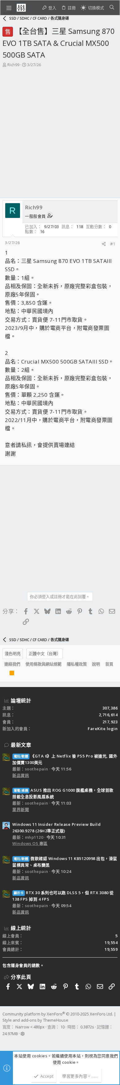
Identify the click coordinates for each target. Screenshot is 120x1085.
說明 (96, 664)
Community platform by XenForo (57, 1014)
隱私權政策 (77, 664)
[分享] (104, 244)
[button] (9, 7)
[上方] (4, 674)
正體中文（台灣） (45, 653)
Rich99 (13, 64)
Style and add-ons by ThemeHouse (35, 1020)
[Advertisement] (60, 134)
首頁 (109, 664)
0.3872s (87, 1027)
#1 (112, 244)
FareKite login (103, 728)
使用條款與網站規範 (44, 664)
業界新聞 (20, 809)
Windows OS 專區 (30, 843)
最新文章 (21, 744)
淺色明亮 (13, 653)
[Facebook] (5, 1041)
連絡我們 (12, 664)
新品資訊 (20, 775)
